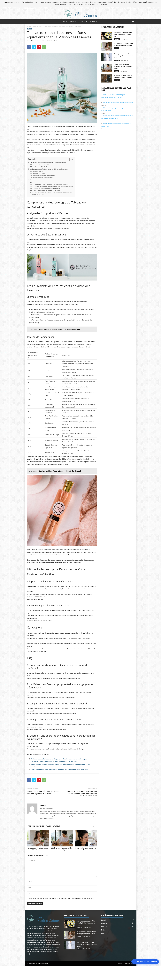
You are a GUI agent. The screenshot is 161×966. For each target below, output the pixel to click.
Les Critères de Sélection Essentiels (42, 167)
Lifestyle (73, 22)
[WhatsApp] (44, 47)
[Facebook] (124, 8)
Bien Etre (117, 39)
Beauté (83, 22)
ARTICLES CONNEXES (36, 826)
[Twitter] (131, 8)
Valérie (31, 41)
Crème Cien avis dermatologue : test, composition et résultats (54, 761)
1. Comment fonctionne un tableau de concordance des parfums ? (50, 184)
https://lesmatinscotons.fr (46, 808)
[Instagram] (128, 8)
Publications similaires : (41, 194)
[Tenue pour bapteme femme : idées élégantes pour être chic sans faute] (106, 57)
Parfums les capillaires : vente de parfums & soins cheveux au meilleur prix (59, 759)
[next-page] (96, 826)
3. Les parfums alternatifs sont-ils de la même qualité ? (47, 188)
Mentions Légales (129, 963)
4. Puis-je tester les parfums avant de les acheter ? (46, 190)
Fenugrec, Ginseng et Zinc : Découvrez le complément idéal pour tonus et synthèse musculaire (81, 793)
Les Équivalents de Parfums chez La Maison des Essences (49, 169)
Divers (103, 933)
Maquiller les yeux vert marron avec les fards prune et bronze (85, 849)
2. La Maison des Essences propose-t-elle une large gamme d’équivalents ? (53, 186)
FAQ (31, 182)
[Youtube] (135, 8)
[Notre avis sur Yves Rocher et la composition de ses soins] (38, 838)
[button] (133, 21)
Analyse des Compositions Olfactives (42, 164)
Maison (92, 22)
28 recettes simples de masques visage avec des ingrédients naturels (43, 792)
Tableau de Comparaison (39, 173)
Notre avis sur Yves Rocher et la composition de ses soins (37, 849)
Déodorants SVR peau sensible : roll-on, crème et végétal (61, 849)
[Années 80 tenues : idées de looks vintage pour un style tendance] (106, 78)
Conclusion (33, 180)
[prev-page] (93, 826)
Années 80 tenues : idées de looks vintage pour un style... (124, 76)
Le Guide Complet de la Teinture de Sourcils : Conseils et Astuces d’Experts (59, 769)
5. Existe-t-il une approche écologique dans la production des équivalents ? (52, 192)
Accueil (64, 22)
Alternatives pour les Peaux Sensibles (42, 177)
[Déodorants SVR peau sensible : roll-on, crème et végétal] (62, 838)
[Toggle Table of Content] (70, 160)
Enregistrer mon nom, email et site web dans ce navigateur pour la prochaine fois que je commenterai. (61, 898)
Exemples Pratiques (38, 171)
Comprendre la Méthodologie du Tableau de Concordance (48, 162)
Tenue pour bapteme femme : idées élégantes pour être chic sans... (124, 56)
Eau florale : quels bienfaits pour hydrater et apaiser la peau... (123, 34)
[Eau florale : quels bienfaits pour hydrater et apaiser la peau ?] (106, 36)
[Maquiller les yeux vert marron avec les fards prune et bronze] (86, 838)
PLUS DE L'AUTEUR (53, 826)
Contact (120, 963)
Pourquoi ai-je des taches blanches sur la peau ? (118, 102)
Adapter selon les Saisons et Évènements (44, 175)
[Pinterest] (39, 47)
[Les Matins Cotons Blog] (80, 14)
